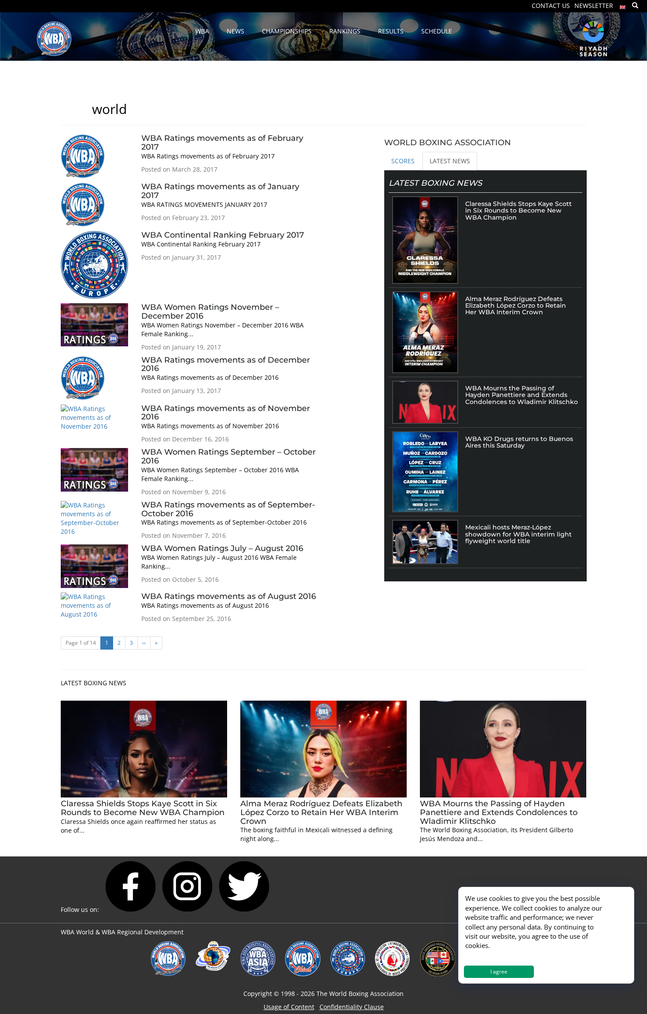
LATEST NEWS (450, 161)
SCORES (403, 161)
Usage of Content (289, 1007)
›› (144, 643)
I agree (498, 971)
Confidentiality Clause (352, 1007)
